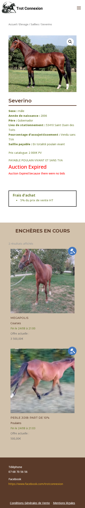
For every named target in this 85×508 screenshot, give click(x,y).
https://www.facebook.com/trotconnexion (35, 484)
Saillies (35, 24)
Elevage (23, 24)
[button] (70, 41)
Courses (15, 323)
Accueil (12, 24)
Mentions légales (64, 503)
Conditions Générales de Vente (30, 503)
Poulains (15, 423)
